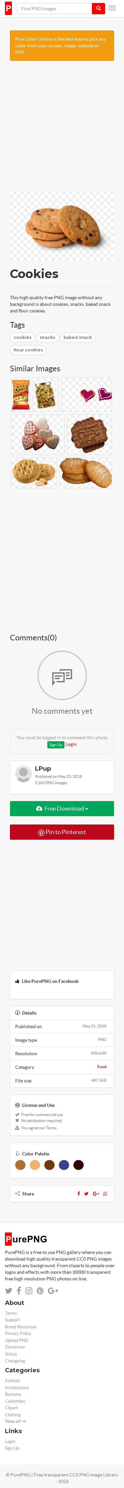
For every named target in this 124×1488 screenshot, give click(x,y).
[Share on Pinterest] (40, 1290)
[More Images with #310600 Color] (78, 1165)
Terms (11, 1313)
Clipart (11, 1407)
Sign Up (55, 745)
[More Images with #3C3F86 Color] (64, 1165)
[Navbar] (112, 8)
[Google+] (96, 1193)
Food (101, 1067)
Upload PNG (16, 1340)
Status (11, 1353)
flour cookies (28, 349)
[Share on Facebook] (19, 1290)
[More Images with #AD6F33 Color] (20, 1165)
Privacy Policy (18, 1333)
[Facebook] (78, 1193)
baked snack (77, 337)
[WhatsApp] (105, 1193)
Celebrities (15, 1401)
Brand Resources (21, 1326)
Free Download (64, 808)
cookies (22, 337)
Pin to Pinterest (65, 831)
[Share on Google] (53, 1290)
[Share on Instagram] (28, 1290)
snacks (47, 337)
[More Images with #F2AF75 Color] (35, 1165)
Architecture (17, 1387)
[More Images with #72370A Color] (49, 1165)
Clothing (13, 1414)
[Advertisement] (62, 129)
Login (71, 744)
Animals (12, 1380)
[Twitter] (86, 1193)
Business (13, 1394)
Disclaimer (15, 1347)
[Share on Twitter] (8, 1290)
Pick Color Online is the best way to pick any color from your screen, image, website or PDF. (60, 45)
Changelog (15, 1360)
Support (12, 1319)
